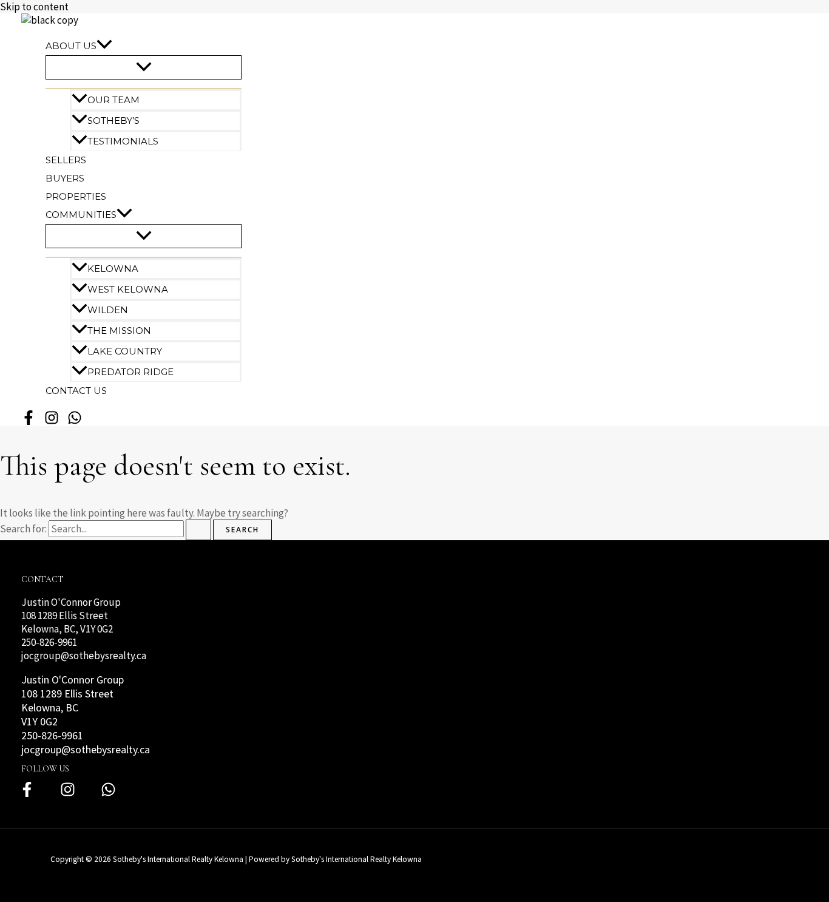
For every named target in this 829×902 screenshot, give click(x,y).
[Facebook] (27, 794)
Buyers (65, 178)
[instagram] (51, 422)
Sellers (66, 160)
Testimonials (122, 141)
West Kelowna (127, 289)
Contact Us (76, 390)
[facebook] (28, 422)
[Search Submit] (198, 530)
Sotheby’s (113, 120)
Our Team (113, 100)
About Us (71, 46)
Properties (76, 196)
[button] (104, 46)
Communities (81, 214)
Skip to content (34, 6)
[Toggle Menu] (144, 67)
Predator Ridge (130, 372)
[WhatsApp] (74, 422)
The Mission (119, 330)
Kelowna (112, 268)
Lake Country (124, 351)
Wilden (107, 310)
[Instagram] (67, 794)
